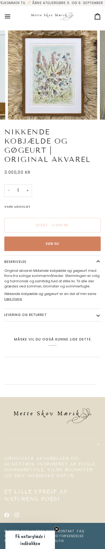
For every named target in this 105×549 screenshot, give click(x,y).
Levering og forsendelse (59, 536)
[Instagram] (17, 515)
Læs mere (13, 298)
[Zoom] (18, 109)
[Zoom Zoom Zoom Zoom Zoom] (52, 75)
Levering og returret (25, 314)
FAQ (80, 531)
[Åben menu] (12, 16)
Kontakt (66, 531)
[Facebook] (6, 515)
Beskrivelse (15, 261)
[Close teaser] (56, 529)
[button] (52, 444)
